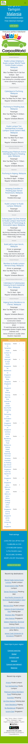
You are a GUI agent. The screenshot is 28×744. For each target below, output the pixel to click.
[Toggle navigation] (25, 3)
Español (22, 722)
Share (8, 720)
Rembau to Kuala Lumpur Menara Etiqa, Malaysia (14, 264)
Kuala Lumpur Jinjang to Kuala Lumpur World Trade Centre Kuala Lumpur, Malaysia (14, 64)
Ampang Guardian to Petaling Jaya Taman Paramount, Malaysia (14, 190)
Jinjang (8, 682)
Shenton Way (10, 615)
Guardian (10, 697)
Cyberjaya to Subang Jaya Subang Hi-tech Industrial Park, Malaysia (14, 285)
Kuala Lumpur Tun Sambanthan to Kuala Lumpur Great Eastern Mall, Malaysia (14, 129)
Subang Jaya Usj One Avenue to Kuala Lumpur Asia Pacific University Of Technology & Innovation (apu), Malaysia (14, 221)
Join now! (14, 26)
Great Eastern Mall (12, 586)
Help (6, 718)
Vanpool (14, 661)
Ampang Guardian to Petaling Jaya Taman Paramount (7, 462)
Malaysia (14, 13)
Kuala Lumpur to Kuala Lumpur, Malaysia (14, 205)
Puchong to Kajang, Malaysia (14, 173)
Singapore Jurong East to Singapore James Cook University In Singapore (7, 518)
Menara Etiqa (8, 605)
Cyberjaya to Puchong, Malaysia (14, 92)
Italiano (17, 722)
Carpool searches (14, 650)
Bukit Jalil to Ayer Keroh (8, 362)
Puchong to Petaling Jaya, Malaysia (14, 107)
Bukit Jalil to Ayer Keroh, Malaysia (14, 245)
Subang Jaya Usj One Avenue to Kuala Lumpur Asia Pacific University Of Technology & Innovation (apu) (7, 408)
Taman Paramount (11, 591)
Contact (20, 718)
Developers (14, 720)
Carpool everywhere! (14, 664)
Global (14, 654)
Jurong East (10, 711)
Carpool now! (14, 657)
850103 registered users (14, 17)
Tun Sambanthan (11, 686)
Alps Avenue (10, 618)
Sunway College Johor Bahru (14, 627)
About (15, 718)
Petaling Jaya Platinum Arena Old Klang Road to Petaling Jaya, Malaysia (14, 154)
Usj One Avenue (9, 701)
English (6, 722)
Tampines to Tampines (7, 346)
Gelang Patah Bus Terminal (14, 622)
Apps (20, 720)
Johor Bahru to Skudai (7, 487)
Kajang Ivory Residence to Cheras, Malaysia (14, 303)
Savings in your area (14, 565)
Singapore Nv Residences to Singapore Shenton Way (7, 372)
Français (11, 722)
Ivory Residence (11, 704)
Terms (10, 718)
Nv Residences (10, 708)
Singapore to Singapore (7, 480)
